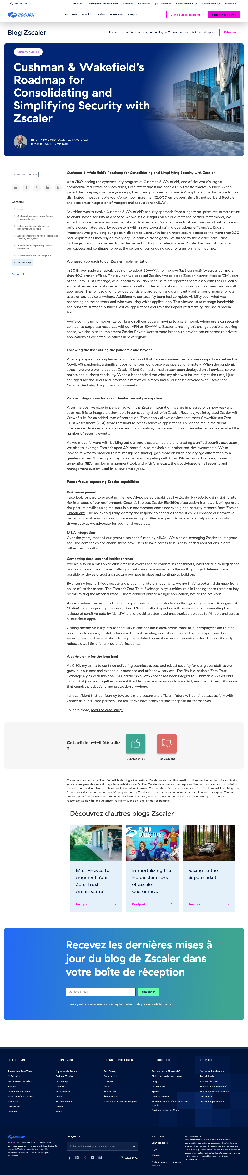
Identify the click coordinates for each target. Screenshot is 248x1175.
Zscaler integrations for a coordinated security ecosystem (37, 237)
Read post (82, 904)
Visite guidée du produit (186, 14)
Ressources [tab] (116, 14)
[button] (135, 747)
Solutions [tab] (100, 14)
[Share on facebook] (26, 188)
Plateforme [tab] (70, 14)
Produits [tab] (86, 14)
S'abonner (148, 991)
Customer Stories (28, 52)
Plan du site (158, 1136)
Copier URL (19, 274)
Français (229, 4)
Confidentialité (160, 1142)
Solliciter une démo (224, 14)
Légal (154, 1149)
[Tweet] (37, 188)
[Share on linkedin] (48, 188)
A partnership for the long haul (34, 255)
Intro (20, 209)
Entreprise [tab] (133, 14)
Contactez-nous (184, 4)
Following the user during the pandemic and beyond (33, 227)
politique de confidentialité (152, 1004)
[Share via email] (16, 188)
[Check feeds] (58, 188)
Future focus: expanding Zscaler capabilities (34, 247)
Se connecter (209, 4)
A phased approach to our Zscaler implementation (35, 217)
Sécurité (156, 1155)
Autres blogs (24, 262)
